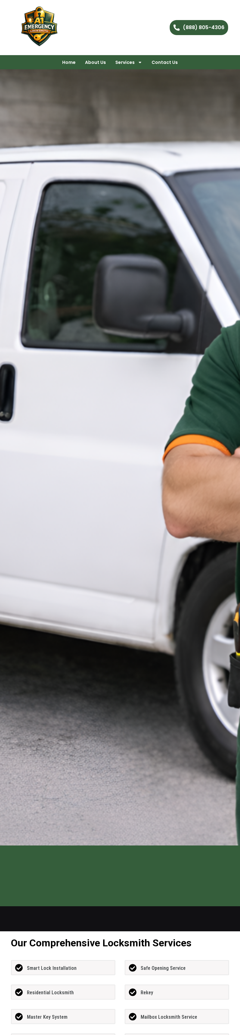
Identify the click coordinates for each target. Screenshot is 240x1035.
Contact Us (165, 62)
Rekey (147, 993)
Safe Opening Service (163, 968)
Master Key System (47, 1017)
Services (125, 62)
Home (69, 62)
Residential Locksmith (50, 993)
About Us (95, 62)
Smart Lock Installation (52, 968)
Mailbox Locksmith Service (169, 1017)
